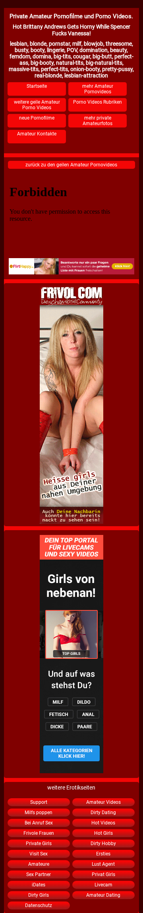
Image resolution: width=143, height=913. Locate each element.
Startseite (37, 86)
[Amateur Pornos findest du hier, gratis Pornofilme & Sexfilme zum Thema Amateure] (71, 654)
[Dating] (71, 266)
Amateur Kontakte (36, 134)
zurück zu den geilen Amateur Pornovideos (71, 165)
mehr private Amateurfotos (97, 120)
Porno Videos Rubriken (97, 102)
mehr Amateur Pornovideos (97, 89)
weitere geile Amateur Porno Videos (37, 104)
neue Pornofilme (36, 118)
